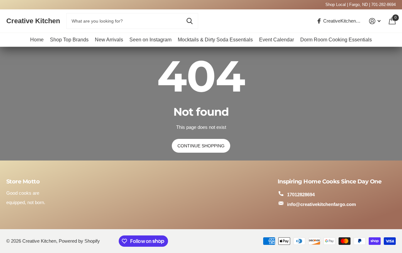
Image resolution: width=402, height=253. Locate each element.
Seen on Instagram (150, 39)
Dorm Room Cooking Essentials (336, 39)
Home (37, 39)
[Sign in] (375, 21)
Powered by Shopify (79, 241)
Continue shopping (201, 145)
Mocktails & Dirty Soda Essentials (215, 39)
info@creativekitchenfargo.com (321, 204)
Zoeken (189, 21)
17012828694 (301, 194)
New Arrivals (109, 39)
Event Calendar (276, 39)
